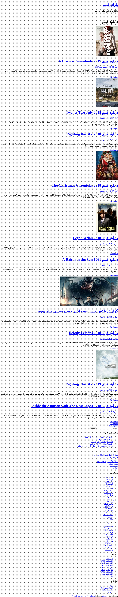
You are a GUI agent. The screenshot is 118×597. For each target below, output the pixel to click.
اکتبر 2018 (109, 488)
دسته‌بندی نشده (107, 576)
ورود (111, 585)
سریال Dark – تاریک (105, 440)
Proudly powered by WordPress (83, 596)
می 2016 (110, 541)
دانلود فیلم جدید (107, 574)
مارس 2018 (108, 504)
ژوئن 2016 (109, 539)
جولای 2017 (109, 519)
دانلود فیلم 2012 (107, 563)
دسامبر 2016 (108, 528)
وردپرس (110, 592)
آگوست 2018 (108, 493)
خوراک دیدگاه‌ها (107, 590)
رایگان (115, 468)
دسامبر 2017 (108, 510)
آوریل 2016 (109, 543)
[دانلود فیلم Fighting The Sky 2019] (107, 378)
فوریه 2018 (109, 506)
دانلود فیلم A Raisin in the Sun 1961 (90, 259)
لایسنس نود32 (113, 457)
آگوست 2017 (108, 517)
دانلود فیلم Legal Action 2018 (95, 238)
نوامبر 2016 (109, 530)
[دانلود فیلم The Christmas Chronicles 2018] (107, 179)
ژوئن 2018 (109, 497)
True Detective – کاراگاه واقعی (101, 444)
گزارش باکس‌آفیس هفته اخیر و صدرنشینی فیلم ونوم (78, 311)
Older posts (114, 424)
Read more (114, 77)
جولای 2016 (109, 537)
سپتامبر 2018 (108, 491)
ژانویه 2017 (109, 526)
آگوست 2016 (108, 534)
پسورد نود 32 (113, 459)
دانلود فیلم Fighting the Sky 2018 (92, 134)
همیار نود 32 (113, 464)
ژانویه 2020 (109, 482)
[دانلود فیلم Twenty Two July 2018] (107, 107)
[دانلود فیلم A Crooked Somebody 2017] (107, 55)
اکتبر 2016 (109, 532)
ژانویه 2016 (109, 550)
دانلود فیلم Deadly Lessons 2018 (93, 333)
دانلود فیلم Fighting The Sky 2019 (91, 384)
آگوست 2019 (108, 484)
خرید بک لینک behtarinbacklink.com (105, 455)
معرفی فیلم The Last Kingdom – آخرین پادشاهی (95, 446)
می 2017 (110, 523)
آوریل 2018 (109, 501)
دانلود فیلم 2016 (107, 570)
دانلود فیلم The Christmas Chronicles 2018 (85, 185)
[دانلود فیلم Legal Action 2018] (107, 232)
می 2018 (110, 499)
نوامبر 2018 (109, 486)
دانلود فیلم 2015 (107, 567)
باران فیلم (110, 5)
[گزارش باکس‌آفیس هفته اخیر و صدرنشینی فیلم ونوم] (89, 305)
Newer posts (113, 426)
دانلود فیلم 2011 (107, 561)
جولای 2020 (109, 480)
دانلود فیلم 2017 (101, 67)
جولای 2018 (109, 495)
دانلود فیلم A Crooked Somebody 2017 (88, 61)
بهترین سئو (114, 466)
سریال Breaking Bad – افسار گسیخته (99, 437)
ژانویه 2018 (109, 508)
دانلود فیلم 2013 (107, 565)
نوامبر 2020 (109, 477)
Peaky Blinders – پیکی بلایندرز (102, 442)
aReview (105, 596)
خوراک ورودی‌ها (107, 588)
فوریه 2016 (109, 548)
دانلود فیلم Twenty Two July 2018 (92, 112)
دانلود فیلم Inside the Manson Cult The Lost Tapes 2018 (74, 406)
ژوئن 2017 (109, 521)
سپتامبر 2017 (108, 515)
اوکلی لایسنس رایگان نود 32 (107, 462)
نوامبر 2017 (109, 512)
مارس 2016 (108, 545)
